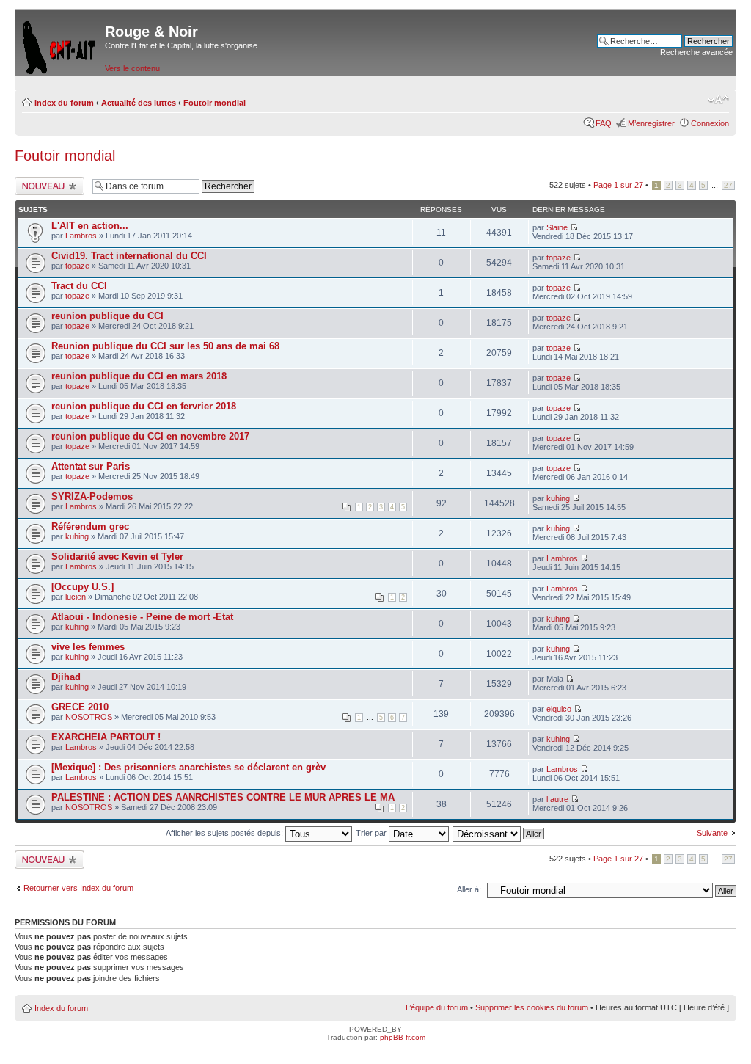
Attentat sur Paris (90, 466)
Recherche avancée (696, 52)
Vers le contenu (132, 68)
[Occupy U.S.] (82, 586)
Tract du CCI (79, 285)
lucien (75, 596)
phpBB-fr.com (402, 1037)
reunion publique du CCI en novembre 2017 (150, 436)
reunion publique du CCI (107, 315)
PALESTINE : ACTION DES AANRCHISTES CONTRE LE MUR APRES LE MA (223, 797)
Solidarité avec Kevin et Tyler (117, 556)
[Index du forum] (60, 44)
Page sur (618, 185)
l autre (557, 799)
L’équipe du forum (437, 1007)
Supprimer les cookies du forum (531, 1007)
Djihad (66, 676)
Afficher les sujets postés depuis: (225, 832)
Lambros (81, 235)
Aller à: (469, 889)
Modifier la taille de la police (718, 99)
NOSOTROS (88, 717)
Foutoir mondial (214, 102)
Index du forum (64, 102)
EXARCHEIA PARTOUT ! (106, 737)
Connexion (710, 123)
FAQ (604, 123)
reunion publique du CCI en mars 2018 (139, 376)
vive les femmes (88, 646)
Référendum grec (90, 526)
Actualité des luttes (138, 102)
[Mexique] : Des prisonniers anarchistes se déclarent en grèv (188, 767)
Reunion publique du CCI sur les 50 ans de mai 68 (165, 345)
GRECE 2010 (80, 707)
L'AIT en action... (89, 225)
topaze (77, 265)
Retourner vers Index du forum (78, 887)
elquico (558, 708)
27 (728, 185)
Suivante (712, 832)
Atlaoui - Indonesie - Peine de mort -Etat (142, 616)
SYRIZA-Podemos (92, 496)
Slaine (557, 227)
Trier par (372, 832)
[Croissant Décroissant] (499, 832)
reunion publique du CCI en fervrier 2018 (143, 406)
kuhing (558, 498)
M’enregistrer (651, 123)
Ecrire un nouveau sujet (47, 185)
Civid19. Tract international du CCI (129, 255)
